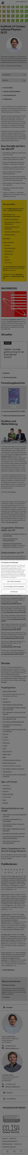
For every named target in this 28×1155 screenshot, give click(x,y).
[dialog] (14, 577)
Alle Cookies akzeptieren (14, 581)
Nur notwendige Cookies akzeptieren (14, 586)
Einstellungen (14, 591)
